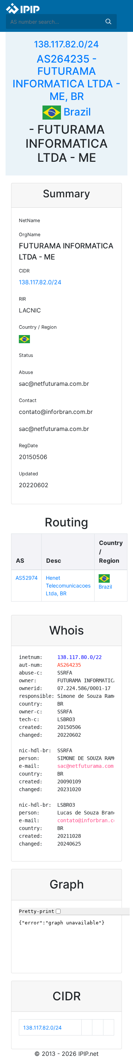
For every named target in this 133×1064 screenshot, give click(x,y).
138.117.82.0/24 (66, 44)
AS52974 (27, 578)
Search (108, 21)
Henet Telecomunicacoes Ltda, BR (68, 585)
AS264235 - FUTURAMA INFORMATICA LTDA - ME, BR (66, 78)
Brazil (76, 112)
